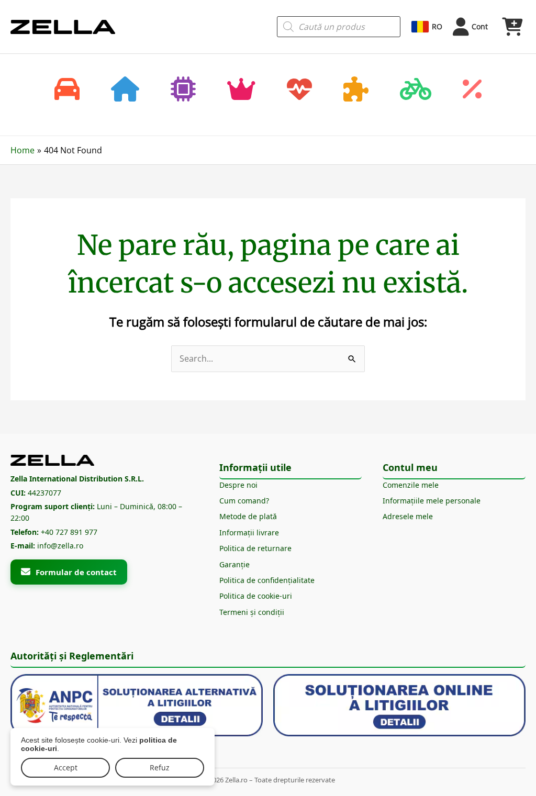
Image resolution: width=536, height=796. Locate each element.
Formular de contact (76, 572)
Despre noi (238, 485)
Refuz (160, 767)
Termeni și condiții (251, 612)
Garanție (234, 564)
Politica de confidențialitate (267, 580)
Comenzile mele (411, 485)
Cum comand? (244, 501)
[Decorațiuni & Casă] (125, 90)
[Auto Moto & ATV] (67, 90)
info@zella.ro (60, 546)
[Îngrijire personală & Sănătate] (299, 90)
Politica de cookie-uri (255, 596)
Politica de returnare (255, 548)
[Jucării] (356, 90)
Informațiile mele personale (432, 501)
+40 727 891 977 (69, 532)
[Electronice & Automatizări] (183, 90)
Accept (65, 767)
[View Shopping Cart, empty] (512, 26)
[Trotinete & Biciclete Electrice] (416, 90)
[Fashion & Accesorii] (241, 90)
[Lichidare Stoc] (472, 90)
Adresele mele (408, 516)
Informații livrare (249, 532)
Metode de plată (248, 516)
